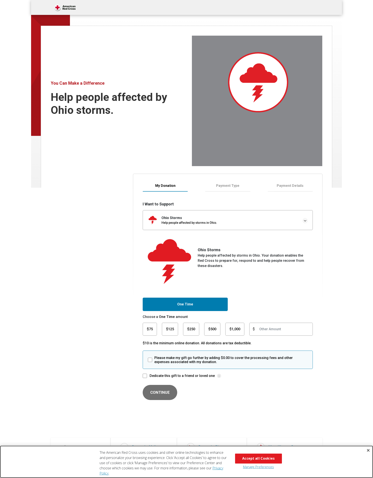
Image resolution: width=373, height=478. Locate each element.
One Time (185, 304)
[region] (186, 462)
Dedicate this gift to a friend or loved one (182, 376)
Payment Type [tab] (227, 186)
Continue (160, 392)
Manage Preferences (258, 467)
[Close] (368, 450)
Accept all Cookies (258, 458)
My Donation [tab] (165, 186)
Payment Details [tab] (290, 186)
